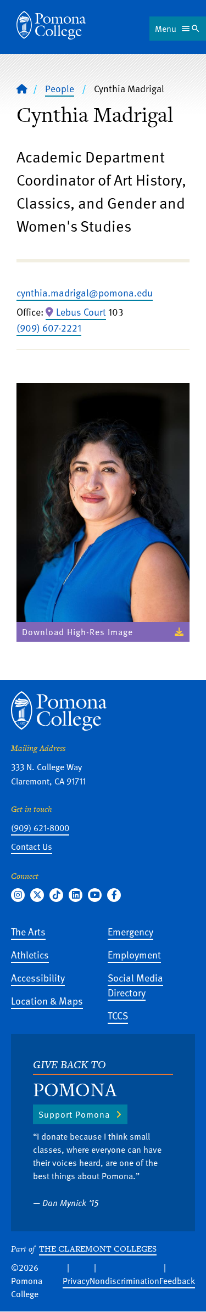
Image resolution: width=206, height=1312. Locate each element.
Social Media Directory (135, 985)
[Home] (51, 25)
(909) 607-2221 (48, 327)
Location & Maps (47, 1000)
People (59, 88)
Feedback (177, 1280)
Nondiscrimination (124, 1280)
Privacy (76, 1280)
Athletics (30, 954)
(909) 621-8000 (40, 827)
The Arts (28, 931)
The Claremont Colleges (98, 1248)
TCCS (118, 1015)
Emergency (130, 931)
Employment (134, 954)
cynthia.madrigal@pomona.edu (84, 292)
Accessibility (38, 977)
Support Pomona (74, 1114)
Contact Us (31, 846)
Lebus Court (81, 311)
